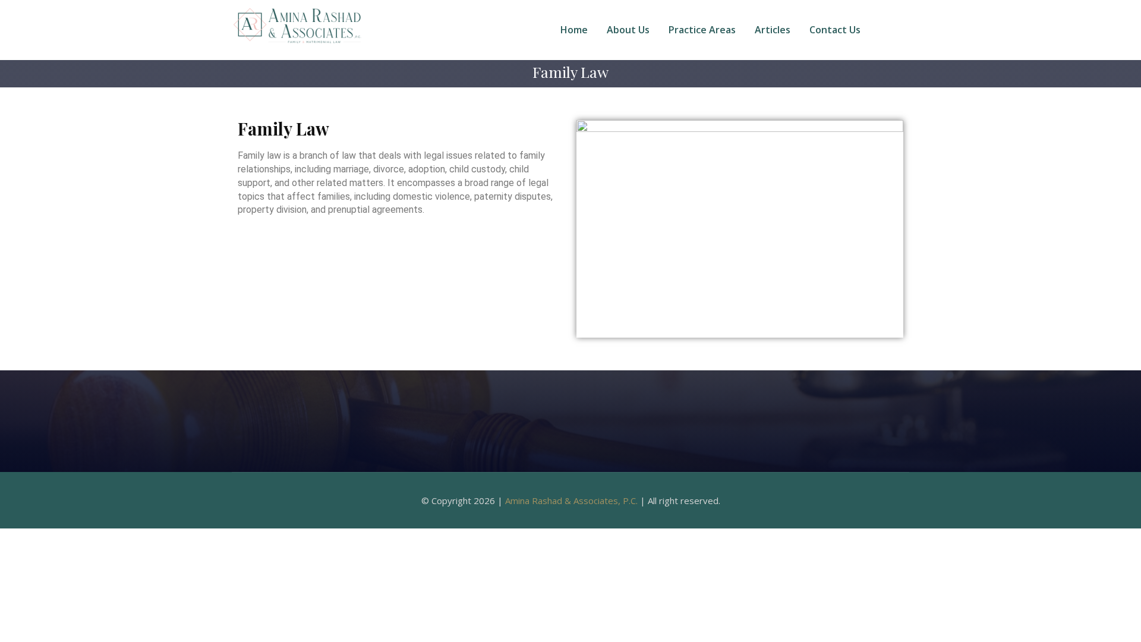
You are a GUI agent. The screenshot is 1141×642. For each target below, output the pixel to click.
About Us (628, 29)
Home (574, 29)
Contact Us (835, 29)
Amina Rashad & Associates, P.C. (571, 500)
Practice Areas (702, 29)
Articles (772, 29)
